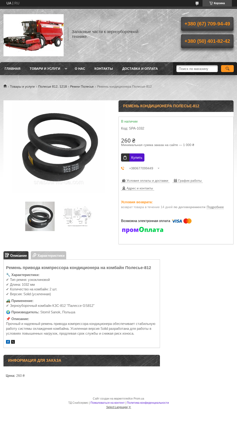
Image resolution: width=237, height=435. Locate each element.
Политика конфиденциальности (148, 402)
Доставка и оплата (140, 68)
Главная (12, 68)
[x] (13, 342)
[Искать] (227, 68)
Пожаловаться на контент (107, 402)
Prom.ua (139, 398)
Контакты (103, 68)
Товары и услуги (22, 86)
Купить (136, 157)
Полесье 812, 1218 (52, 86)
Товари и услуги (45, 68)
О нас (80, 68)
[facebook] (8, 342)
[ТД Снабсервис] (33, 34)
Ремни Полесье (82, 86)
